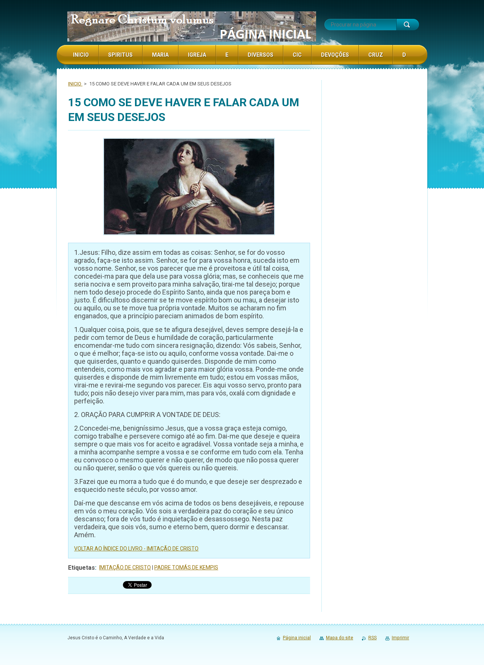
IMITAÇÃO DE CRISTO (125, 567)
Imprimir (400, 637)
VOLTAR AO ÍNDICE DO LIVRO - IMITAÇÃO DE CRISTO (136, 549)
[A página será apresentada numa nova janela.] (189, 187)
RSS (372, 637)
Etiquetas (81, 567)
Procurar (407, 24)
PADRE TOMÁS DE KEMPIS (186, 567)
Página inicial (297, 637)
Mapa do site (339, 637)
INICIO (75, 84)
